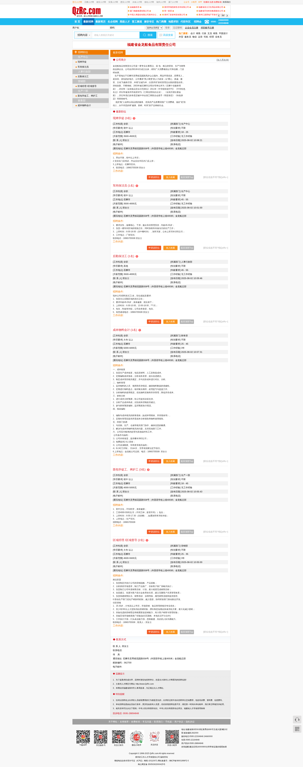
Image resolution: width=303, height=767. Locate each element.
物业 (194, 37)
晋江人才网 (77, 2)
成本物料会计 (84, 105)
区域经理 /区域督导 (87, 86)
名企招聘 (113, 21)
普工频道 (137, 21)
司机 (206, 37)
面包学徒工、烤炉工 (88, 95)
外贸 (181, 37)
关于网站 (112, 721)
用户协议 (178, 721)
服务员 (187, 37)
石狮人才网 (89, 2)
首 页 (77, 21)
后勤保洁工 (83, 76)
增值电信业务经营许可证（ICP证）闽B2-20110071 (136, 761)
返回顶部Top (187, 177)
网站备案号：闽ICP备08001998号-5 (173, 761)
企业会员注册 (191, 27)
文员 (210, 33)
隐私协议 (190, 721)
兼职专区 (149, 21)
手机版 (168, 721)
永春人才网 (137, 2)
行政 (204, 33)
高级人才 (125, 21)
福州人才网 (161, 2)
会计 (192, 33)
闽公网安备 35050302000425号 (151, 764)
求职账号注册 (207, 27)
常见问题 (147, 721)
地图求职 (173, 21)
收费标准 (218, 2)
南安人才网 (101, 2)
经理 (211, 37)
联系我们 (227, 2)
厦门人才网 (173, 2)
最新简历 (100, 21)
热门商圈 (161, 21)
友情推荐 (124, 721)
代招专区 (186, 21)
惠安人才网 (125, 2)
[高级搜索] (161, 35)
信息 (212, 2)
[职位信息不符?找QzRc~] (215, 177)
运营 (200, 37)
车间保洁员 (83, 67)
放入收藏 (170, 177)
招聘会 (198, 21)
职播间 (206, 2)
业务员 (218, 37)
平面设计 (223, 33)
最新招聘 (88, 21)
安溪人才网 (113, 2)
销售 (198, 33)
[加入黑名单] (223, 60)
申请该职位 (154, 177)
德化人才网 (149, 2)
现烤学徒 (82, 61)
